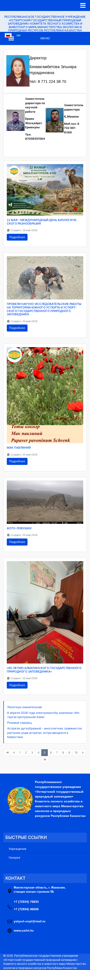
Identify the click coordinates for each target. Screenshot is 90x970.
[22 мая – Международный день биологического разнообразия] (45, 189)
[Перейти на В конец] (44, 759)
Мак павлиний (19, 447)
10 (76, 752)
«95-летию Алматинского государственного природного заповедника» (44, 669)
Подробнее (17, 237)
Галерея (14, 857)
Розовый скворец (19, 722)
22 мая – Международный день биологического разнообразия (42, 221)
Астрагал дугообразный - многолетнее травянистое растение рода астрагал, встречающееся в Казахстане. (44, 733)
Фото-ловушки (19, 528)
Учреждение (17, 848)
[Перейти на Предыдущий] (14, 752)
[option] (8, 35)
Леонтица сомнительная (24, 707)
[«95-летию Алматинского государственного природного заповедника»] (45, 612)
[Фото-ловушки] (45, 502)
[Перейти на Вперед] (83, 752)
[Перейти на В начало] (7, 752)
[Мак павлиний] (45, 395)
